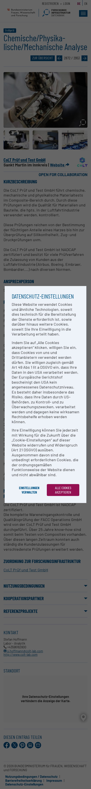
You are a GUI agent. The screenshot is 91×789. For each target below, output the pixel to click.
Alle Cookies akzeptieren (63, 490)
